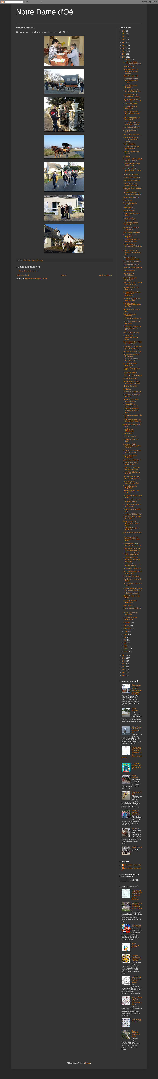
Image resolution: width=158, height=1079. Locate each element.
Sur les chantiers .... (130, 270)
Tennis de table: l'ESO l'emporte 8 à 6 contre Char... (131, 539)
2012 (124, 664)
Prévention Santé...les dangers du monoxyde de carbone (131, 559)
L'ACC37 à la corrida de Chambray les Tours (131, 123)
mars (125, 646)
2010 (124, 670)
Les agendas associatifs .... (132, 134)
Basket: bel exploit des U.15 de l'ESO (130, 359)
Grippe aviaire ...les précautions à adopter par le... (131, 523)
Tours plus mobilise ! (130, 437)
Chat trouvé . (136, 829)
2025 (124, 31)
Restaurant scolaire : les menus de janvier (131, 240)
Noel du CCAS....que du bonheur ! (131, 529)
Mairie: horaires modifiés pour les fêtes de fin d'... (132, 477)
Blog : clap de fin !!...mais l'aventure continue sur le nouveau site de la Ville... (137, 689)
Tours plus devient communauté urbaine (131, 258)
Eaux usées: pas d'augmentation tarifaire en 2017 (132, 304)
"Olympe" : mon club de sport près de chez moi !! (137, 729)
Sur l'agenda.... (128, 434)
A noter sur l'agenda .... (131, 104)
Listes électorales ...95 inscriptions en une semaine (130, 71)
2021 (124, 42)
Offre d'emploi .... (129, 208)
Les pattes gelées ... (130, 66)
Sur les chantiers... (129, 144)
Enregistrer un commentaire (28, 271)
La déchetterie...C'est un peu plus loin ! (131, 147)
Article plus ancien (105, 275)
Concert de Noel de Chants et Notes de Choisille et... (132, 589)
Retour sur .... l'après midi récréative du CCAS (131, 468)
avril (125, 643)
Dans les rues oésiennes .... (132, 177)
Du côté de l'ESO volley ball (132, 514)
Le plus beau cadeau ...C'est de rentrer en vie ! (132, 63)
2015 (124, 655)
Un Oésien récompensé (131, 593)
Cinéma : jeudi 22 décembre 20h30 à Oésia (130, 337)
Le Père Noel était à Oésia (132, 569)
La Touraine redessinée (131, 175)
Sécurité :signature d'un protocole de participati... (132, 90)
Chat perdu (127, 389)
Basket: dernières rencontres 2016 (129, 219)
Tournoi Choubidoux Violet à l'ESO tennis (132, 343)
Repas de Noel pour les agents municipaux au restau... (131, 410)
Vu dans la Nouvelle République (130, 86)
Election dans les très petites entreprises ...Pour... (130, 80)
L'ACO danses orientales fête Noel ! (131, 395)
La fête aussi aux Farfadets (132, 392)
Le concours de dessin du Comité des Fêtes (132, 501)
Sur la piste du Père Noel (131, 180)
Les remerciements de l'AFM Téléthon (130, 463)
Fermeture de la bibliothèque (128, 274)
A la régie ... (127, 156)
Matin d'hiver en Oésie (130, 76)
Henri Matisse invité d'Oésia (136, 926)
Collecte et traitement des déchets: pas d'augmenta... (131, 293)
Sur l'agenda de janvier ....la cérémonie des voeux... (131, 139)
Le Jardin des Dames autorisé (130, 223)
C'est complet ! (128, 200)
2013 (124, 661)
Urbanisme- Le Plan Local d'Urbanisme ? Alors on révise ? (137, 906)
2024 (124, 34)
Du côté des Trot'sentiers (131, 576)
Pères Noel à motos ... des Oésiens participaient (132, 549)
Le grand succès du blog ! (132, 351)
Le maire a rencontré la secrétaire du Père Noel (132, 193)
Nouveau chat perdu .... (131, 373)
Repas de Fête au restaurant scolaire (130, 405)
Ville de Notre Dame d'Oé (132, 868)
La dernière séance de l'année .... (131, 288)
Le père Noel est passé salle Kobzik (131, 228)
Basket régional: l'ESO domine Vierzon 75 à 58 (132, 544)
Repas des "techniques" (131, 265)
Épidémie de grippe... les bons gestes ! (131, 118)
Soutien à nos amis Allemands (129, 315)
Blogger (87, 1063)
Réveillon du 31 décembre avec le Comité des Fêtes (132, 328)
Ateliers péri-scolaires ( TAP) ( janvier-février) (131, 554)
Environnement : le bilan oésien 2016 (131, 164)
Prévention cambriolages (131, 127)
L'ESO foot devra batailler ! (132, 232)
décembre (127, 59)
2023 (124, 37)
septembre (127, 628)
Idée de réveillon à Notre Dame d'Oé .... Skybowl (132, 100)
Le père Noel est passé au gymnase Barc (132, 299)
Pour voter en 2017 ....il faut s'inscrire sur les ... (132, 283)
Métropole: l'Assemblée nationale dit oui (131, 400)
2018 (124, 51)
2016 (124, 57)
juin (125, 637)
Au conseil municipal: (130, 378)
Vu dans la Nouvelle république (130, 204)
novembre (127, 623)
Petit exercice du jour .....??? (136, 1020)
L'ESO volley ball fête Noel (132, 319)
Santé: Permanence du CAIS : (136, 945)
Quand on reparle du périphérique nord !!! (136, 1033)
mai (125, 640)
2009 (124, 672)
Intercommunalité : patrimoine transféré (131, 482)
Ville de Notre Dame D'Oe (132, 865)
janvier (126, 651)
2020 (124, 45)
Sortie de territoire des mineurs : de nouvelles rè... (131, 252)
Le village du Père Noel (131, 197)
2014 (124, 658)
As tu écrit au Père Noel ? (131, 262)
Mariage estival (137, 847)
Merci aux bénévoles (130, 386)
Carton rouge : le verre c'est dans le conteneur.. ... (132, 347)
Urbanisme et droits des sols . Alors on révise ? (136, 979)
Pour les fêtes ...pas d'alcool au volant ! (130, 184)
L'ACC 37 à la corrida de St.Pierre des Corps (131, 369)
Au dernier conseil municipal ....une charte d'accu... (132, 170)
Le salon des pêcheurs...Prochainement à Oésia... (136, 766)
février (126, 649)
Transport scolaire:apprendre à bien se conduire (136, 958)
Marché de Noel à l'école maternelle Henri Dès (131, 382)
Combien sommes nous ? (132, 460)
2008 (124, 675)
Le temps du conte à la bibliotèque (131, 355)
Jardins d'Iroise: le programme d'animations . (132, 246)
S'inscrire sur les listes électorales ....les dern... (132, 95)
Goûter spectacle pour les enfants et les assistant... (132, 420)
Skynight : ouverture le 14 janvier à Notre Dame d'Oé (131, 113)
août (125, 631)
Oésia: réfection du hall (131, 333)
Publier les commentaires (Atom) (36, 279)
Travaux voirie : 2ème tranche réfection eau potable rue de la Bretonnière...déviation (132, 752)
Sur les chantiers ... (135, 776)
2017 (124, 54)
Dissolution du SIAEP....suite (128, 430)
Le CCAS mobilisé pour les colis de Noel (132, 572)
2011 (124, 667)
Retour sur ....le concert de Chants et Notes (132, 565)
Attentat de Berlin (129, 211)
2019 (124, 48)
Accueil (64, 275)
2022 (124, 40)
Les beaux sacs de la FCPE (132, 267)
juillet (126, 634)
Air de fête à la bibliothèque (132, 376)
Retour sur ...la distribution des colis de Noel (132, 451)
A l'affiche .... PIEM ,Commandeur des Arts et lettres (132, 446)
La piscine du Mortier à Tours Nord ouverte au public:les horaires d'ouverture (137, 894)
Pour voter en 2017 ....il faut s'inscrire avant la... (132, 160)
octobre (126, 626)
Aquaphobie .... (128, 605)
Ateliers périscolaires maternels (130, 613)
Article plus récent (23, 275)
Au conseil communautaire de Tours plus (132, 505)
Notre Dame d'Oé (44, 12)
